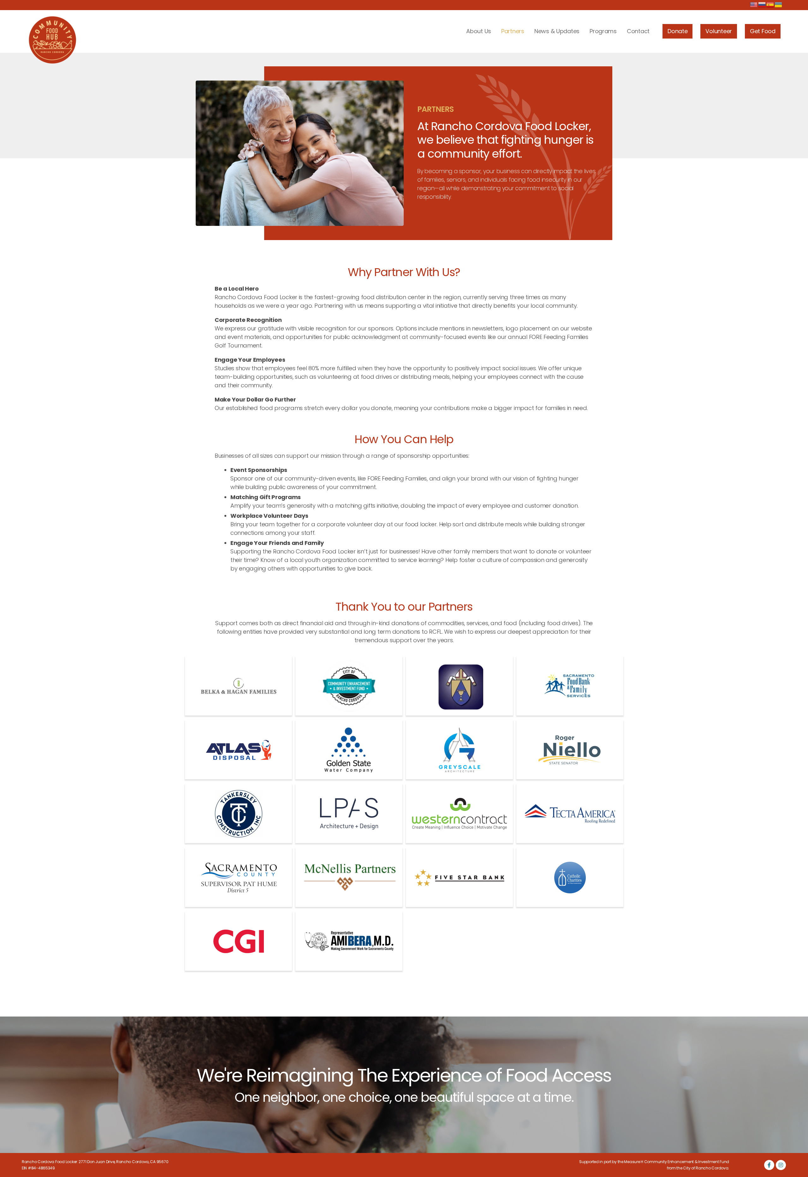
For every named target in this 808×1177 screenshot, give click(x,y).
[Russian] (762, 4)
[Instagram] (781, 1165)
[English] (754, 4)
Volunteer (718, 31)
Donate (677, 31)
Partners (512, 31)
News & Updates (556, 31)
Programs (603, 31)
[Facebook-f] (769, 1165)
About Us (478, 31)
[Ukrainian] (779, 4)
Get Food (762, 31)
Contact (638, 31)
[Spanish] (770, 4)
